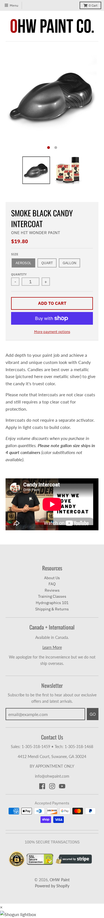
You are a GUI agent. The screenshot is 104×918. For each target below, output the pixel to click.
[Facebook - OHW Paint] (42, 786)
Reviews (52, 590)
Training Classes (52, 596)
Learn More (52, 647)
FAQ (52, 583)
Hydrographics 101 (52, 602)
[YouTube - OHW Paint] (62, 786)
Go (93, 714)
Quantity (19, 274)
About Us (52, 577)
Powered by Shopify (52, 885)
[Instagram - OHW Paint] (52, 786)
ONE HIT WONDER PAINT (35, 232)
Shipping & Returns (52, 609)
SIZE (14, 254)
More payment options (52, 331)
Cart (93, 5)
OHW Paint (60, 879)
